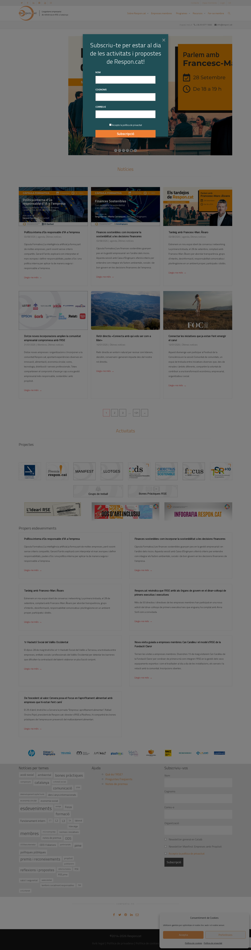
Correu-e (100, 106)
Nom (98, 72)
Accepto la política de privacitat (127, 125)
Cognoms (101, 89)
